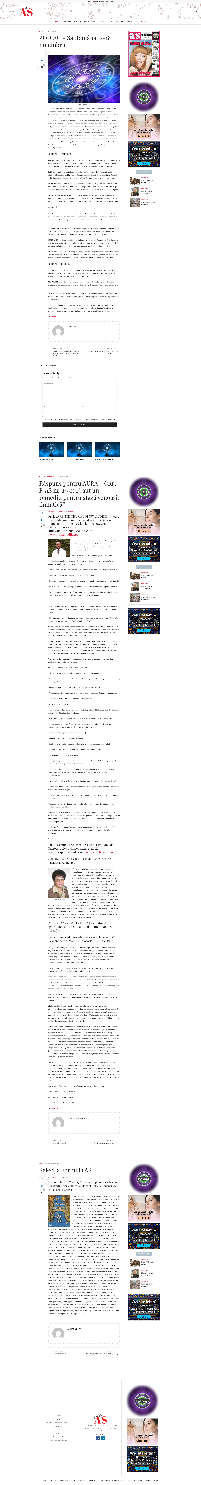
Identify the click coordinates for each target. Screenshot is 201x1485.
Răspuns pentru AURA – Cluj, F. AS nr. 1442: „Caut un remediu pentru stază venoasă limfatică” (79, 493)
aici (92, 2)
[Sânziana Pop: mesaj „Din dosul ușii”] (135, 191)
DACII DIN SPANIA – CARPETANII (148, 203)
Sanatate (55, 1108)
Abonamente (140, 22)
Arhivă (56, 22)
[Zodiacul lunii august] (51, 449)
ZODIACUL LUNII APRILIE (104, 460)
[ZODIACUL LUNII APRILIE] (107, 449)
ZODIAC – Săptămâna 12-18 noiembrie (75, 41)
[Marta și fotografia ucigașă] (135, 180)
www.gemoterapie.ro (98, 852)
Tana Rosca (53, 52)
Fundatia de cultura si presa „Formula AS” (58, 1422)
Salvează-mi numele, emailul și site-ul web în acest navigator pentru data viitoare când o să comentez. (79, 419)
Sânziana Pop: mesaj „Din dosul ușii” (148, 192)
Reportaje (66, 22)
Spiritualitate (90, 22)
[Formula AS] (26, 11)
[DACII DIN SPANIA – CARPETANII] (135, 202)
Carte (41, 1163)
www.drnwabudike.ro (63, 534)
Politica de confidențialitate (58, 1440)
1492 (65, 52)
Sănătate (77, 22)
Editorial (144, 188)
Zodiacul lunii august (46, 460)
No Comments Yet (51, 365)
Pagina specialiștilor (46, 476)
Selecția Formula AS (65, 1170)
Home (58, 1419)
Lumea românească (116, 22)
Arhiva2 (58, 1415)
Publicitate (58, 1430)
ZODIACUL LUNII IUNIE (75, 460)
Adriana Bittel (54, 1177)
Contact (58, 1433)
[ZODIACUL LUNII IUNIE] (79, 449)
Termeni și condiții (58, 1437)
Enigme (102, 22)
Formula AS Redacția (56, 511)
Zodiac (129, 22)
